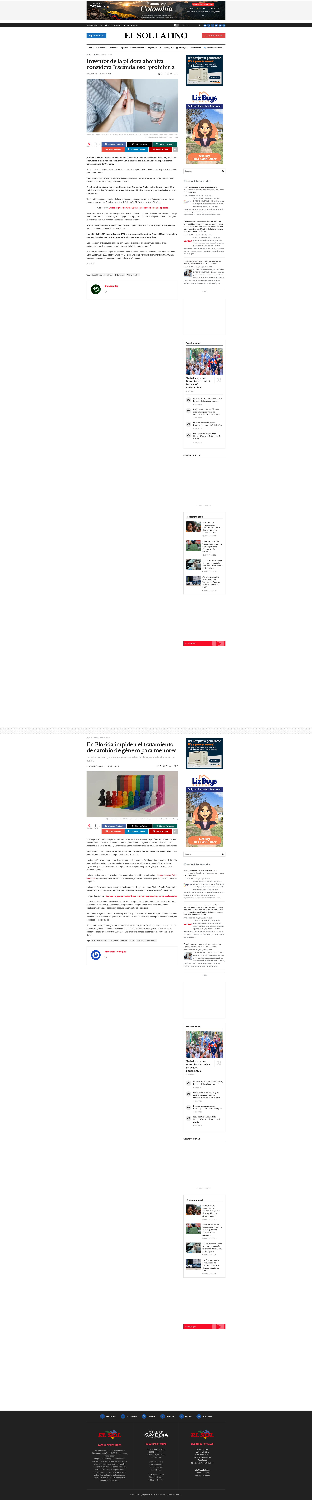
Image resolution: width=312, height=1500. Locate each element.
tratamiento (151, 941)
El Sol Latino (119, 275)
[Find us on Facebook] (205, 25)
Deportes (124, 47)
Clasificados (195, 47)
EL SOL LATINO (156, 35)
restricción (141, 941)
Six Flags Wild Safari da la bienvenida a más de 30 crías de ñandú (207, 436)
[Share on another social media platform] (175, 149)
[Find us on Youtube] (216, 25)
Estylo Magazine (202, 1449)
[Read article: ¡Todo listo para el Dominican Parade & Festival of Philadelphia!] (204, 361)
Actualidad (100, 47)
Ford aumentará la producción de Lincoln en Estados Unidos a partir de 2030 (211, 582)
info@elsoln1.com (156, 1474)
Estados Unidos (98, 738)
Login (127, 25)
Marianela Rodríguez (96, 766)
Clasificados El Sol (202, 1454)
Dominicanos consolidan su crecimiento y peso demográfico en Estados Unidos (211, 527)
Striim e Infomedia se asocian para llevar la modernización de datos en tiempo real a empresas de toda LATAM (204, 189)
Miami (108, 738)
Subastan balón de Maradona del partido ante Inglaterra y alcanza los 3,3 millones (212, 546)
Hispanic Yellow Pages (202, 1457)
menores (124, 941)
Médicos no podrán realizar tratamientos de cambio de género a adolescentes (141, 896)
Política (112, 47)
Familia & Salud (106, 54)
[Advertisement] (204, 316)
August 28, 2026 (210, 536)
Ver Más (204, 292)
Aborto (109, 275)
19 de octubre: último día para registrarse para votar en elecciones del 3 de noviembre (206, 412)
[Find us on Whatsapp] (223, 25)
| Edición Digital (214, 36)
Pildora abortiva (132, 275)
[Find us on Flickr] (220, 25)
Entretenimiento (137, 47)
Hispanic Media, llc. (175, 1495)
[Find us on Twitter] (212, 25)
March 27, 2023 (105, 74)
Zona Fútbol (202, 1460)
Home (90, 47)
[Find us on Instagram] (208, 25)
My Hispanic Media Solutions (202, 1463)
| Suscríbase (97, 36)
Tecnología (167, 47)
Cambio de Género (99, 941)
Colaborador (92, 74)
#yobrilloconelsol (98, 275)
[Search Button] (198, 25)
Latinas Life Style (202, 1452)
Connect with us (191, 455)
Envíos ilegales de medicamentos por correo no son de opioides (138, 208)
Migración (152, 47)
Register (135, 25)
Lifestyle (182, 47)
